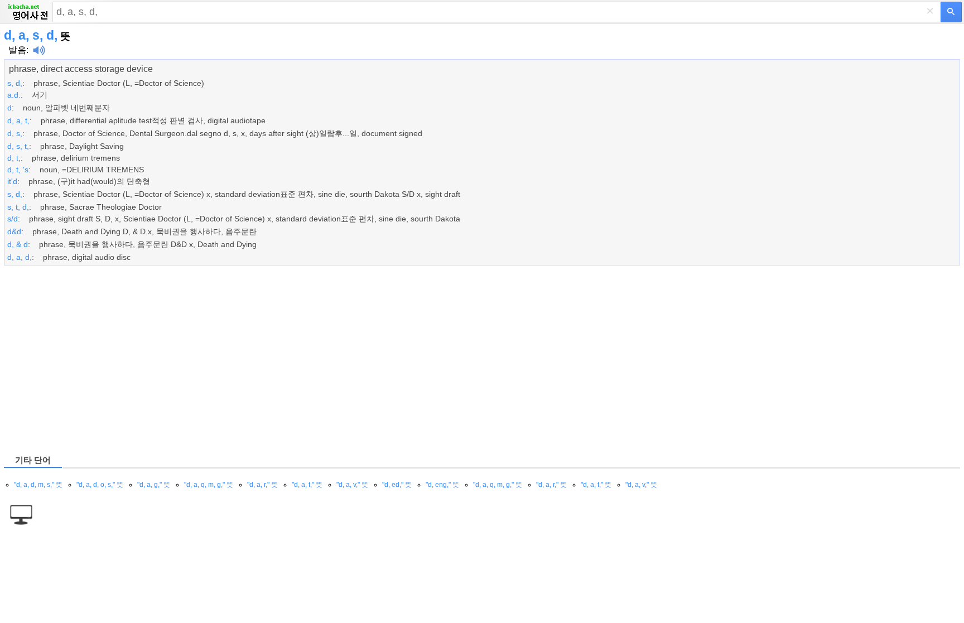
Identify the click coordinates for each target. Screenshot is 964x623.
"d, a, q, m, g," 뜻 (208, 485)
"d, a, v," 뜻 (352, 485)
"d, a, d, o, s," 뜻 (99, 485)
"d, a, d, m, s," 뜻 (38, 485)
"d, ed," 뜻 (397, 485)
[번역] (951, 12)
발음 (17, 50)
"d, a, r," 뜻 (262, 485)
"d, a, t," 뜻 (307, 485)
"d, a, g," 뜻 (153, 485)
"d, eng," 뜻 (442, 485)
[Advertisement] (338, 359)
